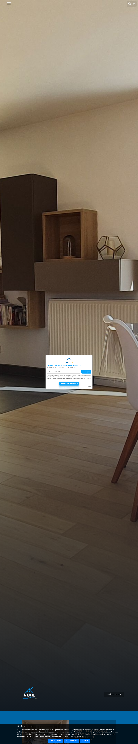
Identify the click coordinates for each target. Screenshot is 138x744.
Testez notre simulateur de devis (69, 383)
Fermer (89, 386)
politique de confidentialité (73, 736)
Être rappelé (86, 371)
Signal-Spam (88, 379)
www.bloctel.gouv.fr (69, 376)
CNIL (84, 379)
